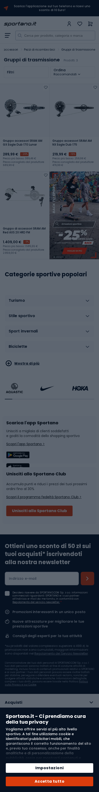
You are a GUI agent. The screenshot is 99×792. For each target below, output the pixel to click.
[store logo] (34, 24)
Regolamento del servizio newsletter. (36, 602)
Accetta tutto (49, 781)
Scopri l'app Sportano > (25, 444)
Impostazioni (49, 768)
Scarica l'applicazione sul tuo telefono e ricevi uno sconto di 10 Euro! (52, 8)
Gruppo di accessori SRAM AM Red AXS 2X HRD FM (24, 230)
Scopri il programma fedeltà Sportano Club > (43, 497)
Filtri (10, 72)
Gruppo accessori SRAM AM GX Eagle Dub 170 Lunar (22, 143)
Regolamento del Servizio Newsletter (61, 653)
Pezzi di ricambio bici (39, 49)
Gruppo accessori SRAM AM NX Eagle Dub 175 (72, 143)
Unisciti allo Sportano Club (39, 511)
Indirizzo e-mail (23, 578)
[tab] (49, 302)
